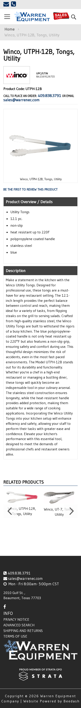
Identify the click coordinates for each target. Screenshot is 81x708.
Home (9, 29)
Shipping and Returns (23, 630)
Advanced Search (18, 625)
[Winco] (16, 80)
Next (71, 511)
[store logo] (32, 16)
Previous (10, 511)
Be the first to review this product (30, 189)
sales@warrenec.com (21, 99)
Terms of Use (15, 636)
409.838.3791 (49, 95)
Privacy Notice (16, 619)
